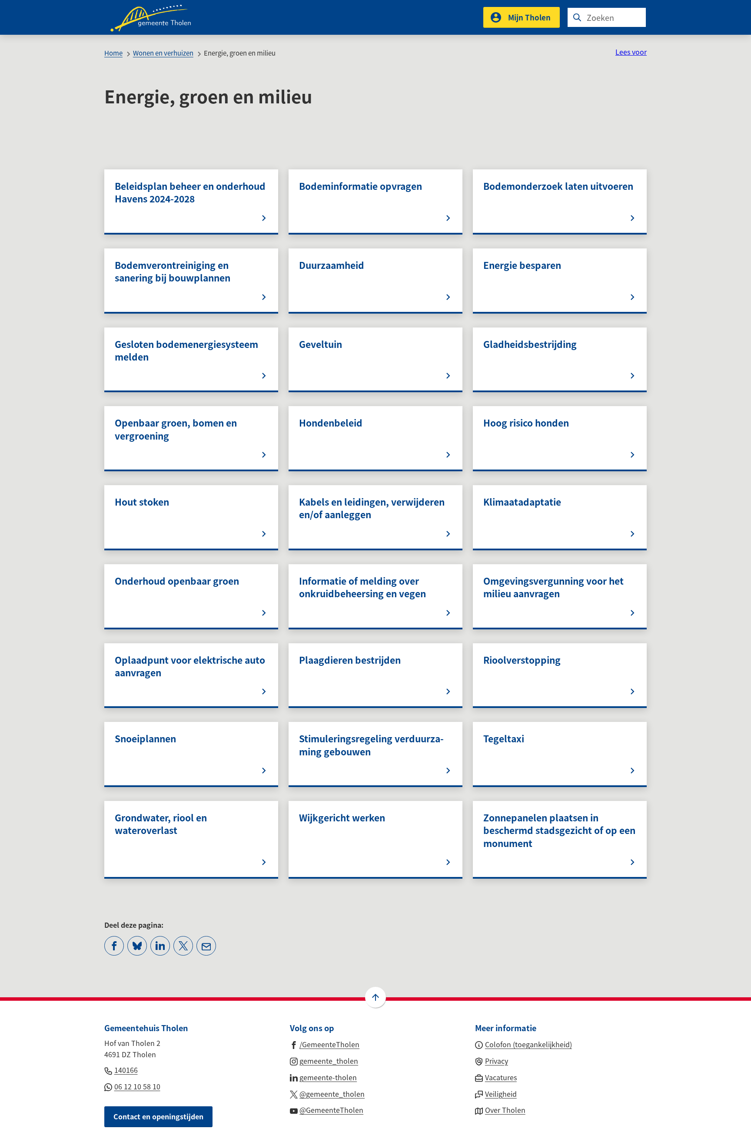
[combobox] (607, 17)
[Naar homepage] (156, 17)
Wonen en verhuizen (163, 52)
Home (113, 52)
